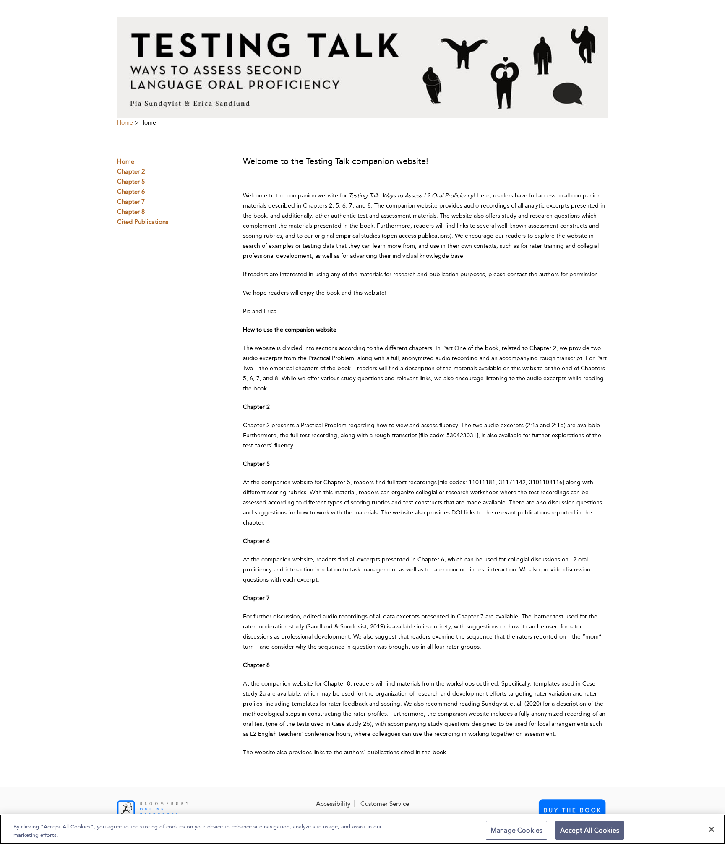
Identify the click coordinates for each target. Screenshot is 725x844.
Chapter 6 (131, 191)
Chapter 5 (131, 181)
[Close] (711, 829)
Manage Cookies (516, 830)
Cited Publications (142, 222)
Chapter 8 (131, 212)
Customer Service (384, 804)
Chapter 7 (131, 201)
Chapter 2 (131, 171)
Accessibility (333, 804)
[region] (362, 829)
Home (125, 122)
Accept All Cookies (589, 830)
